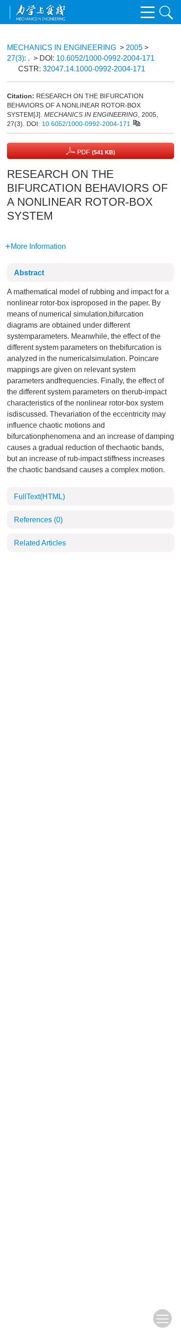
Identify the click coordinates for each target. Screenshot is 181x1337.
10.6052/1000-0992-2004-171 (105, 58)
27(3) (15, 58)
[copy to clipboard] (136, 122)
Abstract (29, 273)
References (38, 520)
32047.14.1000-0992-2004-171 (94, 69)
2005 (134, 47)
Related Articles (40, 543)
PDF (95, 152)
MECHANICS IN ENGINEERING (61, 47)
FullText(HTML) (39, 497)
